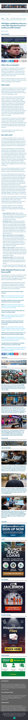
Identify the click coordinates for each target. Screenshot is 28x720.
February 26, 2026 (5, 689)
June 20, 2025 (5, 31)
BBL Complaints (5, 681)
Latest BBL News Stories (7, 692)
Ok (14, 718)
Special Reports (5, 702)
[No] (26, 715)
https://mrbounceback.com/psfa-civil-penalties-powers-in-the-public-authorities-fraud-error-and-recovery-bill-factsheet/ (13, 317)
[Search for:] (14, 14)
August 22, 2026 (5, 699)
